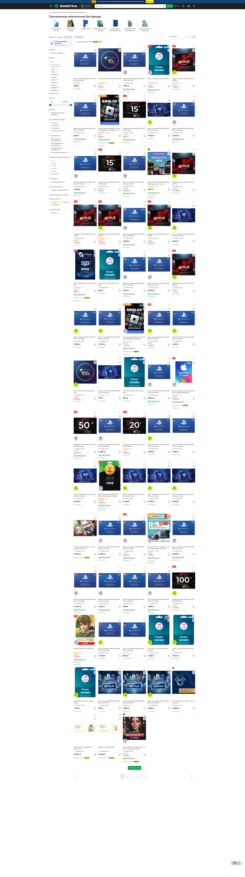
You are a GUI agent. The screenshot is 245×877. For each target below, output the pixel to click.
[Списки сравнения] (189, 6)
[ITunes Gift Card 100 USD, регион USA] (85, 372)
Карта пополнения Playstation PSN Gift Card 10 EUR (133, 649)
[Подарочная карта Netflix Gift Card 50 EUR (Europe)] (85, 426)
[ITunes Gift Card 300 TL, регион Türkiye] (85, 682)
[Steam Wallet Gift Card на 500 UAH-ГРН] (85, 265)
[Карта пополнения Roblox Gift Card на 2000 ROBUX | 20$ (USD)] (134, 318)
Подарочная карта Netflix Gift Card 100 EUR (183, 284)
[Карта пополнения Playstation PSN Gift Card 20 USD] (134, 60)
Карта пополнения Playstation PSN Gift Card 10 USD (84, 129)
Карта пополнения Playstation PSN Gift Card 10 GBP (84, 79)
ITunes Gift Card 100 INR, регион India (108, 284)
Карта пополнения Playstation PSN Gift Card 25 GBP (158, 445)
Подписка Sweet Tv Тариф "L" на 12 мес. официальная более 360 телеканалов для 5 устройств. (159, 548)
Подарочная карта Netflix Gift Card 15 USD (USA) (134, 129)
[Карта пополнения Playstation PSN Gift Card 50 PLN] (134, 580)
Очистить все (68, 37)
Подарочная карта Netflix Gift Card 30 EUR (84, 235)
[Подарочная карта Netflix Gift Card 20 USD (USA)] (134, 426)
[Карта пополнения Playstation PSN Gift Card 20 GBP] (159, 318)
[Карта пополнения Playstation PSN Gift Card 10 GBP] (85, 60)
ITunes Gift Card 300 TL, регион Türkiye (84, 702)
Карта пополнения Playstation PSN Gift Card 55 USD (133, 284)
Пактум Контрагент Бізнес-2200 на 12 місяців (183, 702)
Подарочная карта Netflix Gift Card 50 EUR (109, 235)
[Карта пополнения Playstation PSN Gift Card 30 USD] (159, 372)
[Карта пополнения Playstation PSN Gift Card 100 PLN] (85, 163)
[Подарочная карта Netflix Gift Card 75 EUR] (159, 215)
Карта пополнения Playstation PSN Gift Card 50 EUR (84, 338)
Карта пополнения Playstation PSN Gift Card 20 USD (133, 79)
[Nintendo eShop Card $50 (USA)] (85, 630)
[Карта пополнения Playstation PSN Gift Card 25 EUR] (183, 318)
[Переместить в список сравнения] (95, 50)
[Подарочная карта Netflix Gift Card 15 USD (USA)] (134, 110)
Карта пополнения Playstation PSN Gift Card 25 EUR (183, 338)
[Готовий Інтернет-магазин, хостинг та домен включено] (85, 528)
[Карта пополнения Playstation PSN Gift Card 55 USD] (134, 265)
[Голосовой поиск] (164, 6)
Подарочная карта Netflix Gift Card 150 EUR (183, 183)
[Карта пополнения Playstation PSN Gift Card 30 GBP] (109, 318)
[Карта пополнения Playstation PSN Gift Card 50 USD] (183, 110)
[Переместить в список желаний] (95, 46)
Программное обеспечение (76, 12)
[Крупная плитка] (190, 37)
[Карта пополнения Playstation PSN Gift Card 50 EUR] (85, 318)
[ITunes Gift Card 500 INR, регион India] (134, 372)
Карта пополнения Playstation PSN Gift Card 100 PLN (84, 183)
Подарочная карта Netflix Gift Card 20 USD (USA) (134, 445)
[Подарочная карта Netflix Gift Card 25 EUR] (183, 60)
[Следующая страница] (192, 776)
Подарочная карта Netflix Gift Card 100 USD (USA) (183, 600)
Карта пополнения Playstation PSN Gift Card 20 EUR (183, 445)
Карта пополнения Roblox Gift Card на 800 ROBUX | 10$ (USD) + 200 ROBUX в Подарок (109, 129)
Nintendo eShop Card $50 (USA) (84, 648)
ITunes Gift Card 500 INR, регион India (133, 391)
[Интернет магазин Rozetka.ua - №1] (65, 6)
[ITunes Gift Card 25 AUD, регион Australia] (159, 630)
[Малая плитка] (194, 37)
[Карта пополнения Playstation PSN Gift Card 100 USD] (85, 476)
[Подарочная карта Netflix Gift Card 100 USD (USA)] (183, 580)
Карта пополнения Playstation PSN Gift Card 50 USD (183, 129)
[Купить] (95, 86)
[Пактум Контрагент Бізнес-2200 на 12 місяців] (183, 682)
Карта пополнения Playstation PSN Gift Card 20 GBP (158, 338)
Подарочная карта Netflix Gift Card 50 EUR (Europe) (84, 445)
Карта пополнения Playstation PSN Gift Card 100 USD (84, 495)
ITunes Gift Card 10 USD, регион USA (109, 78)
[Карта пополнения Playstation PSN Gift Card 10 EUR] (134, 630)
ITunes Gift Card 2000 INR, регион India (183, 649)
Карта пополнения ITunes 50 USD (158, 78)
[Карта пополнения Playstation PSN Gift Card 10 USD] (85, 110)
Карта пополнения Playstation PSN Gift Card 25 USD (133, 183)
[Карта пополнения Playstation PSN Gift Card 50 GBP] (85, 580)
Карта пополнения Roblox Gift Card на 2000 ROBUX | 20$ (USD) (134, 338)
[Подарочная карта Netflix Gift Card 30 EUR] (85, 215)
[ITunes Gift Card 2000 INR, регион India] (183, 630)
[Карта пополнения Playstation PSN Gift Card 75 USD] (159, 265)
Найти (169, 6)
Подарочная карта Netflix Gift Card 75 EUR (158, 235)
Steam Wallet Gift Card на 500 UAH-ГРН (85, 284)
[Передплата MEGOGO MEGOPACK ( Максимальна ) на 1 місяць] (159, 163)
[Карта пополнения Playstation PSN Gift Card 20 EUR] (183, 426)
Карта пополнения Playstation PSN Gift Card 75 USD (158, 284)
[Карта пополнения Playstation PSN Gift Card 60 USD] (159, 110)
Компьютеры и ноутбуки (59, 12)
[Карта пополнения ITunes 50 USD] (159, 60)
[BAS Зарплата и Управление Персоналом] (85, 728)
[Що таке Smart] (100, 42)
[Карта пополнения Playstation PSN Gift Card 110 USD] (134, 476)
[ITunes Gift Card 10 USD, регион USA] (109, 60)
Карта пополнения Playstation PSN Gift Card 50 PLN (133, 600)
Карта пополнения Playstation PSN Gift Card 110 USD (133, 495)
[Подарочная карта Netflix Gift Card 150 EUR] (183, 163)
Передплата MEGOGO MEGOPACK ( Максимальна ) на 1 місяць (159, 183)
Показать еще (53, 93)
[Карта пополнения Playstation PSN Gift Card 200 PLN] (134, 215)
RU (176, 6)
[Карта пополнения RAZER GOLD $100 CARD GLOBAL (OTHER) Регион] (109, 476)
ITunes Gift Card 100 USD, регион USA (84, 391)
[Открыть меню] (51, 6)
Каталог (88, 6)
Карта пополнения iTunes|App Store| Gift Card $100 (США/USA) (183, 391)
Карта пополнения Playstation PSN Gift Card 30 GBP (109, 338)
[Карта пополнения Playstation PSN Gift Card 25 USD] (134, 163)
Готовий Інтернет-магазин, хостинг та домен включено (84, 547)
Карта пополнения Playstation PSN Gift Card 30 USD (158, 391)
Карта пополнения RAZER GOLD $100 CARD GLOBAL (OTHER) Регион (108, 495)
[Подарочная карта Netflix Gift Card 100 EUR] (183, 265)
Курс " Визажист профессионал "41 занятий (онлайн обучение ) (134, 748)
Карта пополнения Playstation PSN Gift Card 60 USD (158, 129)
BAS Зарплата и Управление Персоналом (82, 748)
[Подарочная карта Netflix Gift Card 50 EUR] (109, 215)
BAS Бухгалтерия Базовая (106, 747)
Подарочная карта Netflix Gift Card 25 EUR (183, 79)
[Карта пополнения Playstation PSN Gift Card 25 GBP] (159, 426)
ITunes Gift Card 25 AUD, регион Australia (158, 649)
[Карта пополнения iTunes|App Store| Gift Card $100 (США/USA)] (183, 372)
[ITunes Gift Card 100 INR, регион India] (109, 265)
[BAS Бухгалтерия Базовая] (109, 728)
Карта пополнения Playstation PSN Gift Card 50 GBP (84, 600)
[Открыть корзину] (194, 6)
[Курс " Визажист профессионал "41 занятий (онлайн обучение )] (134, 728)
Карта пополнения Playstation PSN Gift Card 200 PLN (133, 235)
